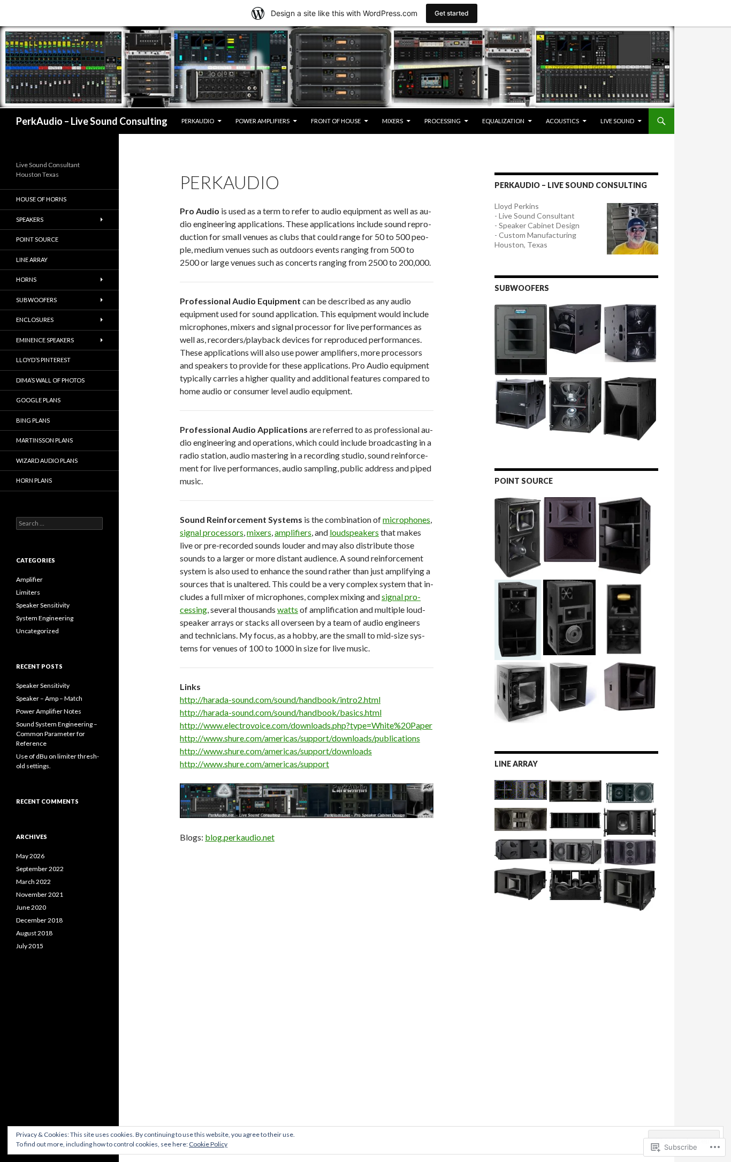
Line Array (32, 259)
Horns (26, 279)
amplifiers (293, 532)
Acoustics (562, 120)
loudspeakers (354, 532)
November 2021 (39, 894)
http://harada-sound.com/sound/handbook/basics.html (281, 712)
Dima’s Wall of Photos (50, 380)
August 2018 (34, 933)
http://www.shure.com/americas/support (254, 764)
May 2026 (30, 856)
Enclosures (35, 319)
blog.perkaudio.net (240, 837)
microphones (406, 519)
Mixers (392, 120)
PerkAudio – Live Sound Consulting (91, 121)
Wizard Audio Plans (47, 460)
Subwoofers (36, 299)
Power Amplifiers (262, 120)
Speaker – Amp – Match (49, 698)
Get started (452, 13)
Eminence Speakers (45, 339)
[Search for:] (59, 523)
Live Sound (617, 120)
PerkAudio (197, 120)
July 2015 (29, 946)
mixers (259, 532)
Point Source (37, 239)
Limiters (28, 592)
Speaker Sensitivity (43, 605)
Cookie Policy (208, 1144)
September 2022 (40, 869)
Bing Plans (33, 420)
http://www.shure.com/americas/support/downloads (276, 751)
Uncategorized (37, 631)
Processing (442, 120)
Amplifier (29, 579)
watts (287, 609)
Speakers (29, 219)
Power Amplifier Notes (48, 711)
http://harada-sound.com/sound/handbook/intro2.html (280, 699)
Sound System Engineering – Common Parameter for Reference (56, 733)
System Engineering (44, 618)
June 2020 (31, 907)
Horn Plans (34, 480)
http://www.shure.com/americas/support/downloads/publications (300, 738)
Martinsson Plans (44, 440)
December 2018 (39, 920)
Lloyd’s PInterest (43, 359)
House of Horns (41, 199)
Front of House (336, 120)
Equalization (503, 120)
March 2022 (33, 882)
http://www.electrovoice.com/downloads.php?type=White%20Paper (306, 725)
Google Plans (38, 399)
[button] (520, 339)
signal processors (211, 532)
